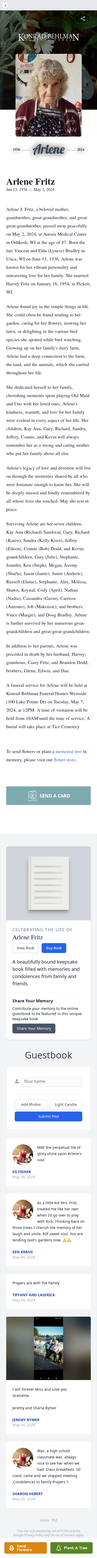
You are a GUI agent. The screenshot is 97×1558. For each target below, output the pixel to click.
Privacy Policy (34, 1535)
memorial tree (69, 751)
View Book (25, 947)
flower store (65, 759)
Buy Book (54, 947)
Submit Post (48, 1116)
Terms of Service (63, 1535)
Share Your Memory (34, 1028)
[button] (48, 1348)
